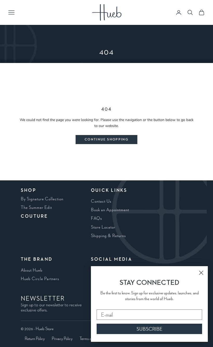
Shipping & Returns (108, 235)
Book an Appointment (110, 210)
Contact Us (101, 201)
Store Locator (103, 227)
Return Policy (35, 338)
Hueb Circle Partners (40, 279)
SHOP (28, 190)
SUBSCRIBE (149, 329)
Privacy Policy (62, 338)
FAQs (96, 218)
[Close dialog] (201, 272)
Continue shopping (106, 139)
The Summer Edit (36, 207)
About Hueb (32, 270)
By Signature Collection (42, 199)
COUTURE (34, 216)
